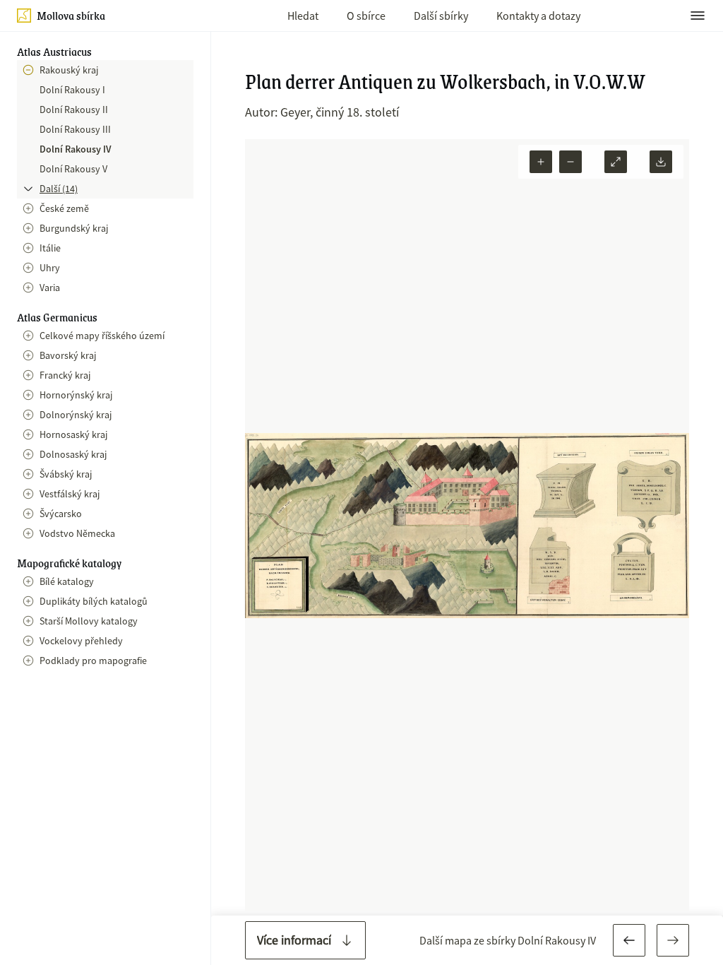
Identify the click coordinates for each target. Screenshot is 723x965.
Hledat (302, 15)
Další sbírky (441, 15)
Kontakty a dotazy (538, 15)
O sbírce (366, 15)
